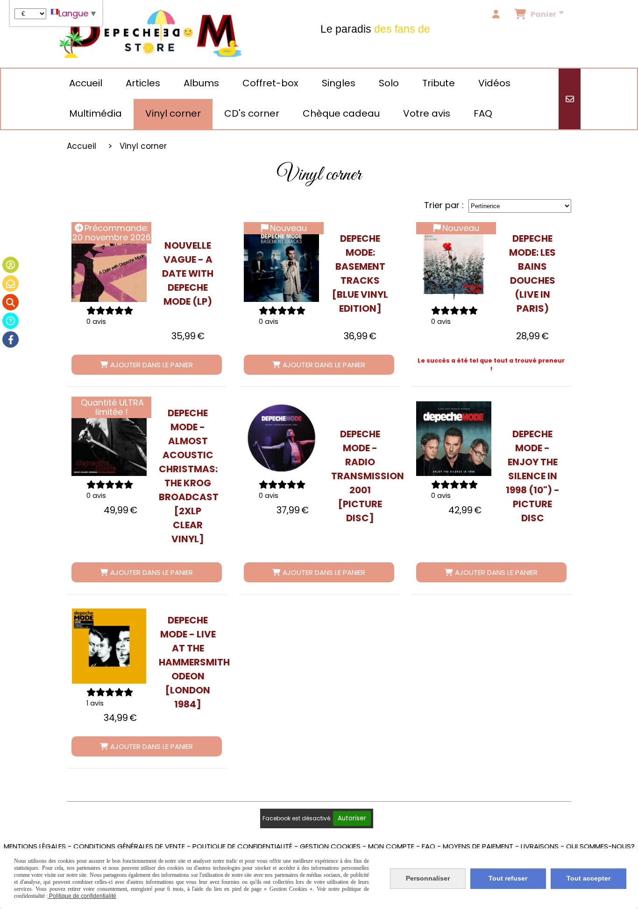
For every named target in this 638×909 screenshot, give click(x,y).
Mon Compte (391, 846)
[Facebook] (10, 339)
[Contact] (10, 283)
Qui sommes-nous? (600, 846)
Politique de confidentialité (242, 846)
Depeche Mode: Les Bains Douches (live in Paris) (532, 273)
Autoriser (352, 818)
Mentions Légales (35, 846)
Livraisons (540, 846)
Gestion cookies (330, 846)
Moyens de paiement (478, 846)
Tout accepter (588, 878)
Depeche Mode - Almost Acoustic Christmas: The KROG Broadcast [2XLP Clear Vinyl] (188, 475)
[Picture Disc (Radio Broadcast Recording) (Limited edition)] (281, 438)
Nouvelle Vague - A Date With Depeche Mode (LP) (187, 273)
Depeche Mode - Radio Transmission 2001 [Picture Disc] (360, 475)
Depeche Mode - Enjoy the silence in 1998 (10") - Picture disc (533, 475)
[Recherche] (10, 302)
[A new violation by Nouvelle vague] (109, 264)
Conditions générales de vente (129, 846)
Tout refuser (508, 878)
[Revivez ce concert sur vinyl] (109, 646)
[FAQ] (10, 321)
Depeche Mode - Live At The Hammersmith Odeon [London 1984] (188, 662)
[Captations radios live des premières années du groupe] (281, 264)
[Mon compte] (10, 265)
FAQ (428, 846)
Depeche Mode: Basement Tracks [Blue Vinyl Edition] (360, 273)
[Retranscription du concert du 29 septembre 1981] (453, 264)
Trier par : (444, 205)
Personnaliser (428, 878)
